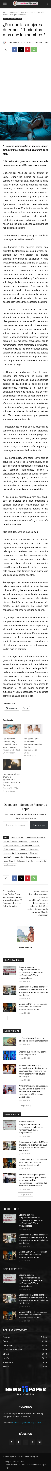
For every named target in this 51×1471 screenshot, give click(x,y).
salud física (8, 861)
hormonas (34, 849)
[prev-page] (4, 1018)
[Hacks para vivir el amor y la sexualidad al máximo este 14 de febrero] (12, 764)
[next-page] (9, 1018)
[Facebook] (14, 49)
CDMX (6, 974)
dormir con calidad (19, 841)
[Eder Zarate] (5, 42)
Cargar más (24, 1106)
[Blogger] (11, 1442)
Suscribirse (39, 825)
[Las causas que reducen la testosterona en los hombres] (33, 729)
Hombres (23, 849)
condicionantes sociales (35, 837)
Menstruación (22, 853)
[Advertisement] (25, 82)
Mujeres (33, 853)
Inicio (5, 12)
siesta (30, 861)
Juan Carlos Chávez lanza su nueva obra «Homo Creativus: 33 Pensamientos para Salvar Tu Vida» (12, 900)
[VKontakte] (39, 1442)
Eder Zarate (14, 42)
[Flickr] (25, 1442)
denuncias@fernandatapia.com (26, 1422)
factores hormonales (30, 845)
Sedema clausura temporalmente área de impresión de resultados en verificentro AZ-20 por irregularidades (31, 972)
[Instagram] (32, 1442)
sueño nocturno (10, 865)
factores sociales (10, 849)
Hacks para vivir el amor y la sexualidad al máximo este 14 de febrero (11, 779)
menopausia (9, 853)
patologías (8, 857)
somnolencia (41, 861)
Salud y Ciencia (16, 19)
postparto (19, 857)
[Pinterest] (27, 49)
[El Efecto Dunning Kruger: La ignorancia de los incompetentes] (9, 1041)
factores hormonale (12, 845)
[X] (21, 49)
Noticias (12, 12)
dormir (6, 841)
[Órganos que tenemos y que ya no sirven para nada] (9, 1055)
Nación (6, 1011)
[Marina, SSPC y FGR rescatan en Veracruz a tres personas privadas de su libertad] (9, 1007)
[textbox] (25, 434)
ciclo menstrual (17, 837)
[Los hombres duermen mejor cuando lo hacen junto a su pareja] (12, 729)
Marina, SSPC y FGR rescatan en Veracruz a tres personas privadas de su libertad (33, 1007)
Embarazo (34, 841)
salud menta (20, 861)
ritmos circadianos (33, 857)
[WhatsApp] (34, 49)
